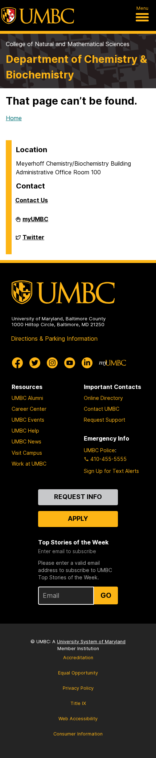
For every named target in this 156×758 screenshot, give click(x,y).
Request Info (78, 496)
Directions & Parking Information (54, 338)
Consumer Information (78, 734)
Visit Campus (27, 453)
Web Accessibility (78, 718)
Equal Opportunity (78, 673)
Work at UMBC (29, 464)
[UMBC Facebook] (17, 363)
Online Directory (103, 398)
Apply (78, 518)
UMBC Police (99, 450)
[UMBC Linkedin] (87, 363)
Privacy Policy (78, 688)
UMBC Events (28, 420)
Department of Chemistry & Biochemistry (76, 67)
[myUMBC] (112, 363)
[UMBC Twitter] (35, 363)
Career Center (29, 409)
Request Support (104, 420)
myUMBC (35, 222)
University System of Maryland (91, 641)
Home (14, 118)
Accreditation (78, 657)
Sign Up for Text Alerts (111, 471)
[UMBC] (37, 15)
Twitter (33, 240)
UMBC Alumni (27, 398)
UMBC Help (25, 430)
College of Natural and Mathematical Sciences (68, 44)
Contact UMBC (101, 409)
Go (105, 595)
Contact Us (31, 200)
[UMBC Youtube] (70, 363)
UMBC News (26, 441)
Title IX (78, 703)
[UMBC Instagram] (52, 363)
